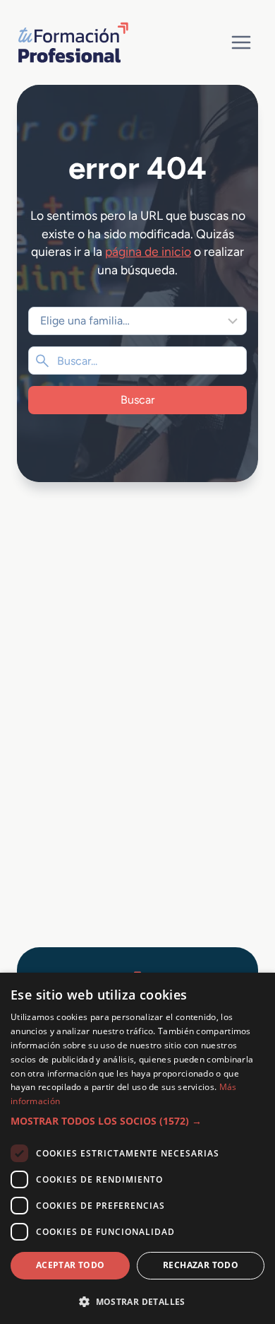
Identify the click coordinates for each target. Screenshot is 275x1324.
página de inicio (148, 251)
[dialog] (137, 1148)
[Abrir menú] (241, 42)
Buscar (137, 399)
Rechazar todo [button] (200, 1265)
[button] (137, 1121)
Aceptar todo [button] (70, 1265)
